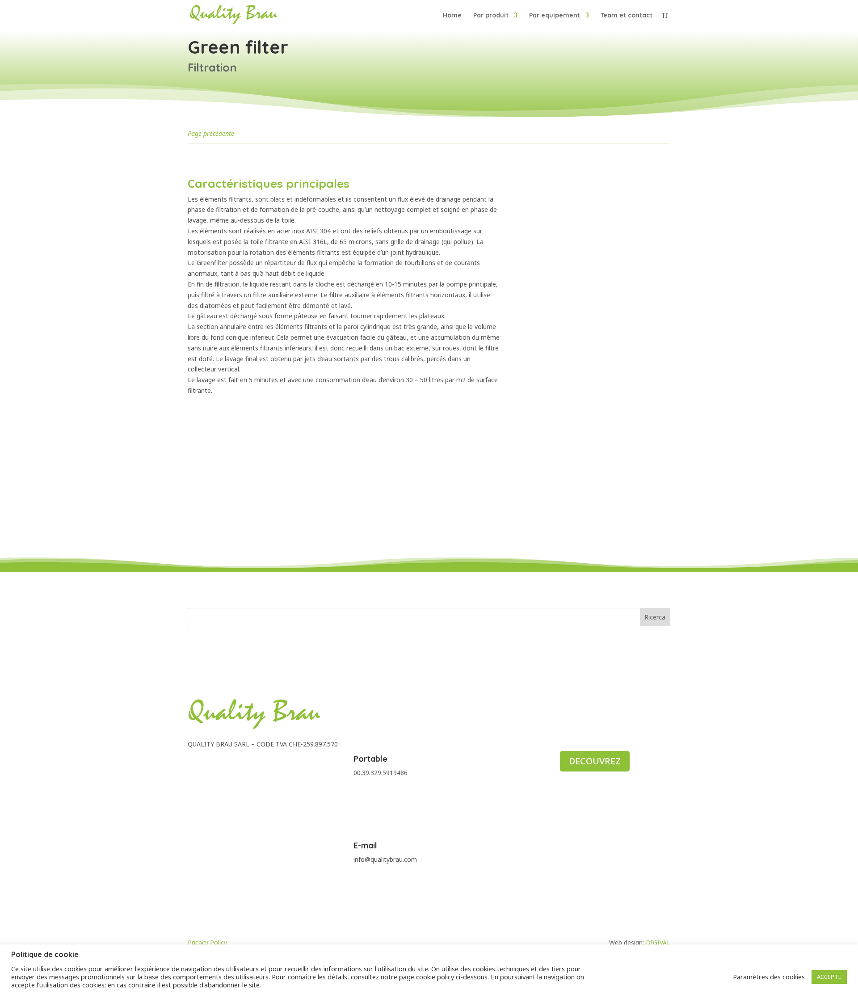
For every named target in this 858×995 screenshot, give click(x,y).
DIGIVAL (658, 942)
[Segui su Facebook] (195, 764)
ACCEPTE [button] (829, 977)
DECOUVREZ (595, 761)
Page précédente (211, 133)
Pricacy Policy (207, 942)
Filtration (212, 67)
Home (452, 15)
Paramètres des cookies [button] (769, 977)
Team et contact (626, 15)
